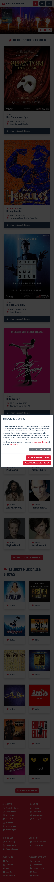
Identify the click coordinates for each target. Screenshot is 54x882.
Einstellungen (38, 449)
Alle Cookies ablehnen (38, 458)
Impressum (14, 444)
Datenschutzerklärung (39, 442)
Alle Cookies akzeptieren (37, 463)
